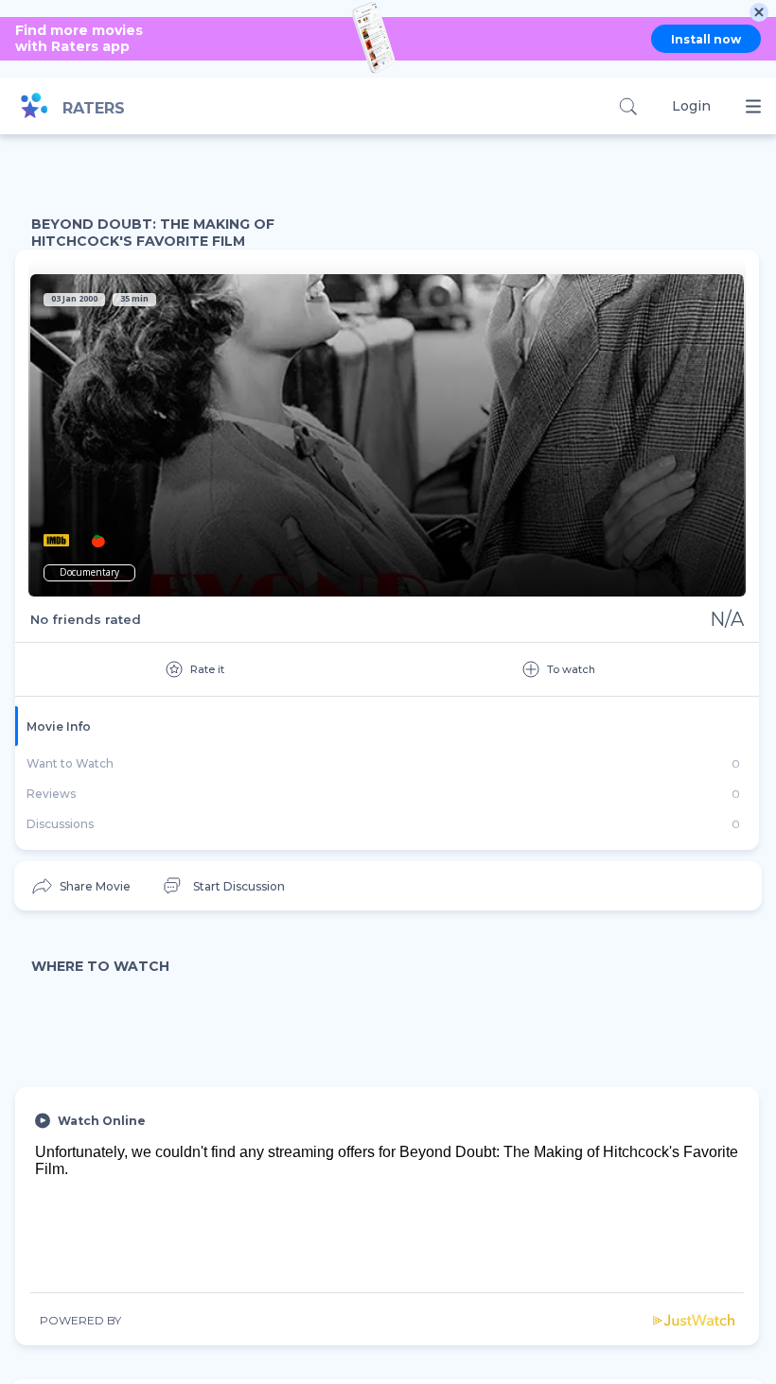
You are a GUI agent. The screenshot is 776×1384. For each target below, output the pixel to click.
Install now (706, 39)
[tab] (387, 726)
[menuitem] (80, 886)
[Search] (628, 106)
